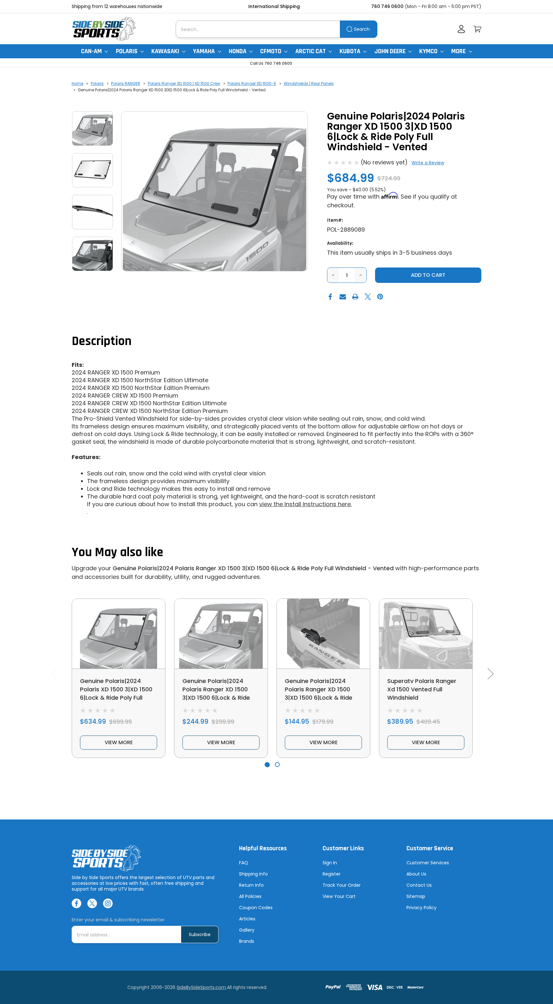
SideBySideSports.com (201, 987)
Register (332, 874)
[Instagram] (108, 903)
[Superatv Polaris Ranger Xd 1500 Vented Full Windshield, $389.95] (425, 634)
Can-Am (92, 51)
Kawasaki (165, 51)
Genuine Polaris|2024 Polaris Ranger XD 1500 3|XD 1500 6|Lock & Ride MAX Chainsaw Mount (318, 693)
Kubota (351, 51)
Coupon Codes (256, 907)
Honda (238, 51)
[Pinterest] (380, 296)
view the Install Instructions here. (305, 504)
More (459, 51)
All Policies (250, 896)
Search (362, 29)
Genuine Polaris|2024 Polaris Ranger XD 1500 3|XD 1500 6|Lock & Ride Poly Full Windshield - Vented (253, 568)
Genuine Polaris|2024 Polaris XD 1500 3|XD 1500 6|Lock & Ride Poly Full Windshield (116, 693)
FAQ (243, 863)
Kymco (429, 51)
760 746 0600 (387, 6)
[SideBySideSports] (104, 29)
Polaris (127, 51)
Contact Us (419, 885)
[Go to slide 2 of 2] (277, 764)
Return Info (251, 885)
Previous (54, 673)
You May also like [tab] (117, 552)
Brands (246, 941)
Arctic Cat (311, 51)
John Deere (390, 51)
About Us (416, 874)
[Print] (355, 296)
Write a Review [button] (428, 162)
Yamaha (204, 51)
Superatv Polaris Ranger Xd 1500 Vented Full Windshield (421, 689)
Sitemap (415, 896)
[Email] (343, 296)
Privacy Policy (421, 907)
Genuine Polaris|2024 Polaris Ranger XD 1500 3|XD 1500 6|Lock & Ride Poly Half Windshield (216, 693)
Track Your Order (342, 885)
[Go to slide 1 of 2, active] (267, 764)
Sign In (330, 863)
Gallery (246, 930)
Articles (247, 919)
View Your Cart (339, 896)
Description (102, 341)
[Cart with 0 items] (477, 29)
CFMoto (271, 51)
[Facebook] (330, 296)
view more (119, 742)
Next (490, 673)
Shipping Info (253, 874)
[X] (368, 296)
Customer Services (427, 863)
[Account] (461, 29)
